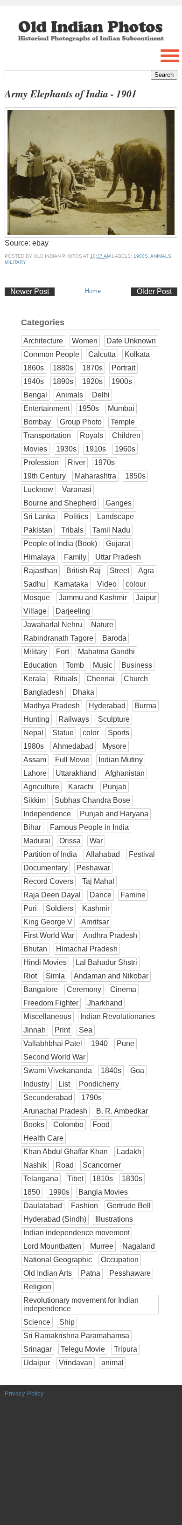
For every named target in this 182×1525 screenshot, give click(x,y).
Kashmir (96, 908)
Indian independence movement (76, 1233)
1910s (95, 449)
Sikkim (34, 800)
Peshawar (93, 868)
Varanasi (76, 489)
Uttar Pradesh (118, 557)
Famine (133, 895)
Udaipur (36, 1363)
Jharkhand (104, 1003)
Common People (51, 354)
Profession (41, 462)
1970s (104, 462)
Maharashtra (95, 476)
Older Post (154, 291)
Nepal (33, 733)
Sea (85, 1030)
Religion (37, 1287)
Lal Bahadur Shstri (106, 962)
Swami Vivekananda (57, 1070)
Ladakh (129, 1152)
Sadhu (34, 584)
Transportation (47, 435)
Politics (76, 516)
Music (102, 665)
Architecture (43, 341)
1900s (140, 256)
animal (112, 1363)
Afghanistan (125, 773)
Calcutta (102, 354)
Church (136, 679)
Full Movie (72, 760)
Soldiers (59, 908)
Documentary (45, 868)
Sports (118, 733)
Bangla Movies (103, 1192)
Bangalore (40, 989)
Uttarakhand (76, 773)
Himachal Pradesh (87, 949)
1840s (111, 1070)
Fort (62, 652)
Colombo (68, 1124)
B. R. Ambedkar (122, 1111)
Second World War (54, 1057)
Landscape (115, 516)
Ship (67, 1322)
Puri (30, 908)
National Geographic (57, 1260)
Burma (145, 706)
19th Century (44, 476)
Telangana (40, 1179)
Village (35, 611)
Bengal (35, 395)
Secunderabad (47, 1097)
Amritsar (95, 922)
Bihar (32, 827)
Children (126, 435)
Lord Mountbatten (52, 1246)
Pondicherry (99, 1084)
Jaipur (146, 598)
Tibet (75, 1179)
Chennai (100, 679)
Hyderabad (107, 706)
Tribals (72, 530)
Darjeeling (73, 611)
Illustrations (114, 1219)
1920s (92, 381)
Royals (91, 435)
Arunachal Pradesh (55, 1111)
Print (62, 1030)
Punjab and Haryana (114, 814)
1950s (88, 408)
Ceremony (84, 989)
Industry (36, 1084)
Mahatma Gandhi (106, 652)
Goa (137, 1070)
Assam (34, 760)
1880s (63, 368)
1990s (59, 1192)
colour (136, 584)
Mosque (36, 598)
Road (65, 1165)
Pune (125, 1043)
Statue (63, 733)
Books (33, 1124)
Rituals (65, 679)
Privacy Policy (24, 1393)
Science (36, 1322)
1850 (31, 1192)
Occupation (120, 1260)
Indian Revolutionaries (117, 1016)
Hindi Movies (45, 962)
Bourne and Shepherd (60, 503)
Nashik (35, 1165)
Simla (55, 976)
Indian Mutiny (120, 760)
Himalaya (39, 557)
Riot (30, 976)
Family (75, 557)
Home (93, 290)
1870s (92, 368)
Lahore (35, 773)
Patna (90, 1273)
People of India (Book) (60, 543)
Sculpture (114, 719)
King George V (47, 922)
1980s (33, 746)
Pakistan (37, 530)
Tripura (125, 1349)
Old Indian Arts (47, 1273)
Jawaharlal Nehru (52, 625)
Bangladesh (43, 692)
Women (85, 341)
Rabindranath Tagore (58, 638)
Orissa (70, 841)
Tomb (75, 665)
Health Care (43, 1138)
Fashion (84, 1206)
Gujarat (118, 543)
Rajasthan (40, 570)
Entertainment (46, 408)
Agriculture (41, 787)
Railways (73, 719)
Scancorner (102, 1165)
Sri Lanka (39, 516)
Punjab (114, 787)
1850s (135, 476)
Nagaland (138, 1246)
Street (119, 570)
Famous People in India (89, 827)
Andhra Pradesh (110, 935)
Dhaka (83, 692)
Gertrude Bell (129, 1206)
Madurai (36, 841)
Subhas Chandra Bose (92, 800)
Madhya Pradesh (51, 706)
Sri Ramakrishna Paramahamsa (76, 1336)
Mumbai (121, 408)
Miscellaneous (47, 1016)
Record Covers (48, 881)
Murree (101, 1246)
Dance (101, 895)
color (91, 733)
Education (40, 665)
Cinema (123, 989)
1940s (33, 381)
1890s (63, 381)
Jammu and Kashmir (93, 598)
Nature (102, 625)
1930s (66, 449)
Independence (47, 814)
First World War (48, 935)
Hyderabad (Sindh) (54, 1219)
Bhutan (35, 949)
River (76, 462)
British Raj (83, 570)
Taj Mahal (98, 881)
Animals (160, 256)
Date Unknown (131, 341)
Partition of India (50, 854)
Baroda (114, 638)
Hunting (36, 719)
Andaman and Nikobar (111, 976)
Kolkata (137, 354)
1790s (91, 1097)
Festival (142, 854)
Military (15, 262)
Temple (123, 422)
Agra (146, 570)
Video (107, 584)
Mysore (114, 746)
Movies (35, 449)
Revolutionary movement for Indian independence (81, 1304)
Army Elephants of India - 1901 (71, 94)
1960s (125, 449)
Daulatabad (42, 1206)
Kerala (34, 679)
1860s (33, 368)
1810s (102, 1179)
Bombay (37, 422)
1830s (132, 1179)
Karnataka (71, 584)
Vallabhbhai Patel (52, 1043)
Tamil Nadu (111, 530)
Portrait (123, 368)
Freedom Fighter (50, 1003)
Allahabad (103, 854)
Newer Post (29, 291)
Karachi (81, 787)
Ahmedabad (73, 746)
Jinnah (34, 1030)
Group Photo (81, 422)
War (96, 841)
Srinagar (37, 1349)
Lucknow (38, 489)
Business (136, 665)
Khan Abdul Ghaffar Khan (65, 1152)
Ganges (118, 503)
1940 (99, 1043)
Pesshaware (130, 1273)
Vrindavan (75, 1363)
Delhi (101, 395)
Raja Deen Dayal (52, 895)
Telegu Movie (83, 1349)
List (64, 1084)
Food (101, 1124)
